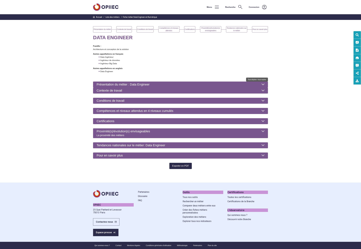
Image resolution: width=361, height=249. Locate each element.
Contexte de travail (109, 90)
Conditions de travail (110, 100)
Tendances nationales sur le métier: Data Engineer (131, 145)
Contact (118, 245)
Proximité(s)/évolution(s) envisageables (123, 133)
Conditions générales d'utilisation (158, 245)
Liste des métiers (112, 17)
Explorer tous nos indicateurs (197, 221)
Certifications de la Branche (240, 201)
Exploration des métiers (194, 217)
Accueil (99, 17)
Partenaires (143, 192)
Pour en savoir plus (110, 155)
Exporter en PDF (180, 166)
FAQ (140, 200)
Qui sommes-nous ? (237, 215)
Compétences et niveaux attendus (135, 111)
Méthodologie (182, 245)
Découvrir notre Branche (239, 219)
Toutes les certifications (239, 197)
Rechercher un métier (193, 201)
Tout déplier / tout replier (257, 80)
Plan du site (212, 245)
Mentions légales (133, 245)
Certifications (105, 121)
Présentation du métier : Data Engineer (123, 84)
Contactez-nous (104, 222)
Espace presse (104, 232)
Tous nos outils (190, 197)
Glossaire (142, 196)
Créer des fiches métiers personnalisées (195, 211)
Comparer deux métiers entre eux (199, 205)
